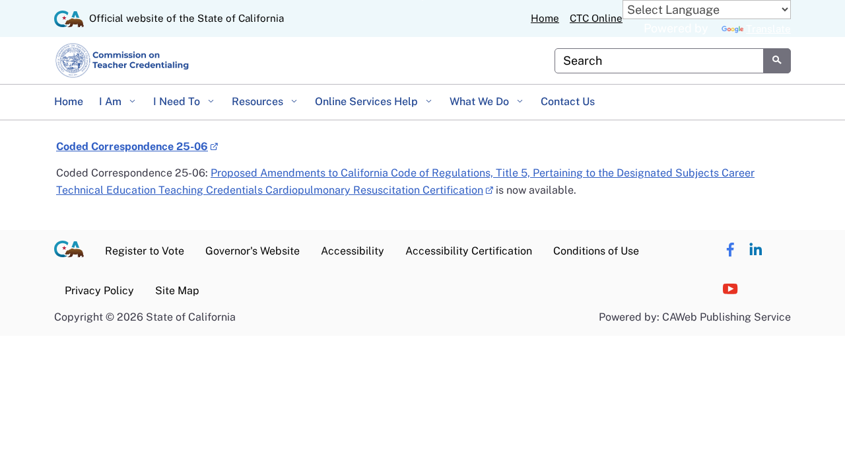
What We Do (481, 101)
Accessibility (352, 251)
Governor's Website (252, 251)
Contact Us (568, 101)
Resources (259, 101)
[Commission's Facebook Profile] (730, 250)
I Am (111, 101)
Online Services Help (368, 101)
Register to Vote (144, 251)
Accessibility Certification (468, 251)
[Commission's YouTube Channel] (730, 289)
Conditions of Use (596, 251)
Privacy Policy (99, 290)
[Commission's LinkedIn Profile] (756, 250)
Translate (768, 28)
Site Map (177, 290)
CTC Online (596, 18)
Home (545, 18)
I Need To (178, 101)
